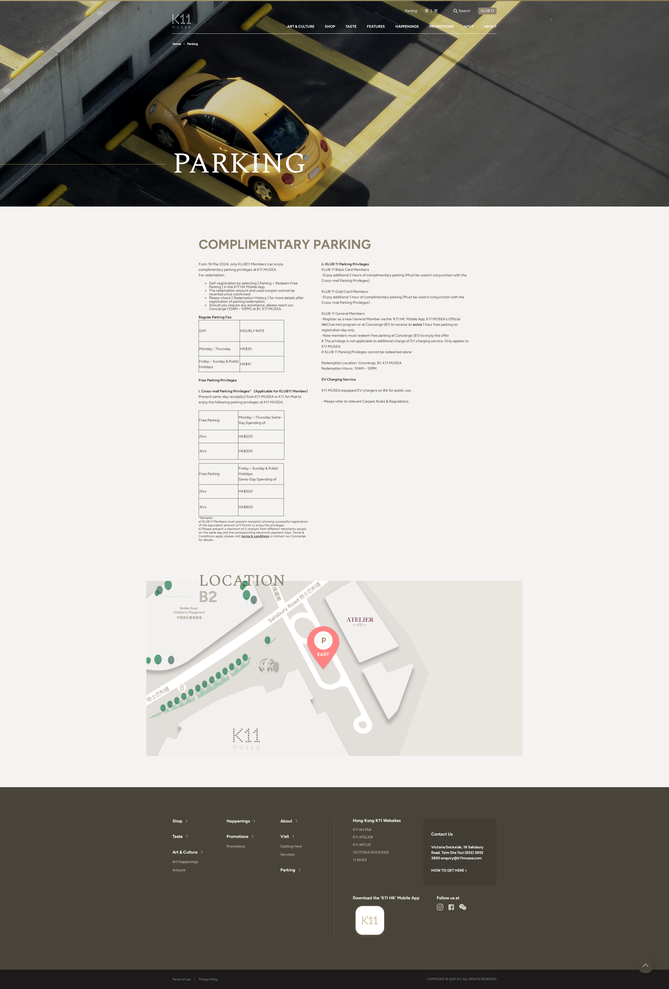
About (286, 821)
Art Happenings (185, 862)
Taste (177, 836)
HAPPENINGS (407, 26)
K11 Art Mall (362, 829)
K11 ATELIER (363, 837)
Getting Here (291, 846)
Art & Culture (185, 852)
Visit (284, 836)
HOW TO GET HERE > (449, 870)
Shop (177, 821)
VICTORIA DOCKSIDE (371, 852)
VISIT (469, 26)
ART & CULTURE (300, 26)
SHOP (330, 26)
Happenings (238, 821)
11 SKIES (360, 860)
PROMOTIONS (441, 26)
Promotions (237, 836)
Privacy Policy (208, 979)
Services (287, 854)
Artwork (179, 870)
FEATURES (376, 26)
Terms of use (181, 979)
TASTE (350, 26)
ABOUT (490, 26)
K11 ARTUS (362, 845)
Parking (411, 11)
